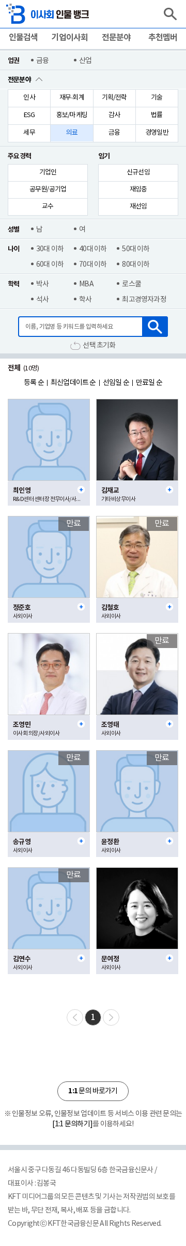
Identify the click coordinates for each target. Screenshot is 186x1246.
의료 (72, 133)
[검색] (170, 14)
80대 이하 (135, 265)
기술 (156, 98)
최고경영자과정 (144, 300)
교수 (47, 207)
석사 (42, 300)
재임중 (138, 189)
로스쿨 (131, 284)
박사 (42, 284)
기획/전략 (114, 98)
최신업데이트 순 (73, 383)
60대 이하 (50, 265)
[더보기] (81, 489)
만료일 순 (149, 383)
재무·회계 (71, 98)
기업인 (48, 172)
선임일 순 (116, 383)
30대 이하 (50, 249)
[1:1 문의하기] (72, 1124)
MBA (86, 284)
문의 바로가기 (92, 1091)
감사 (114, 115)
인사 (29, 98)
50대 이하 (135, 249)
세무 (29, 133)
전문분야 (19, 80)
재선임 (138, 207)
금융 (42, 61)
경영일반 (156, 133)
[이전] (75, 1017)
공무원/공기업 (47, 189)
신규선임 (138, 172)
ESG (29, 115)
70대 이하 (92, 265)
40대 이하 (92, 249)
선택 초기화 (99, 346)
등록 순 (34, 383)
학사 (85, 300)
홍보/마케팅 (71, 115)
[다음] (111, 1017)
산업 (85, 61)
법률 (156, 115)
